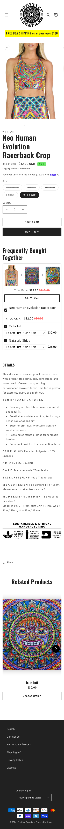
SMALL (33, 188)
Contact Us (13, 736)
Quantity (7, 203)
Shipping (6, 169)
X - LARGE (29, 195)
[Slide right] (39, 125)
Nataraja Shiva (19, 340)
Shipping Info (14, 752)
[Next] (56, 649)
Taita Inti (15, 326)
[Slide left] (24, 125)
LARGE (12, 196)
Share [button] (9, 562)
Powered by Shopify (45, 822)
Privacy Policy (15, 760)
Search (11, 729)
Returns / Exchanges (19, 744)
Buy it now (32, 231)
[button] (7, 15)
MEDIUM (52, 188)
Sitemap (11, 767)
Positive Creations (26, 822)
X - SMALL (14, 188)
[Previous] (8, 649)
